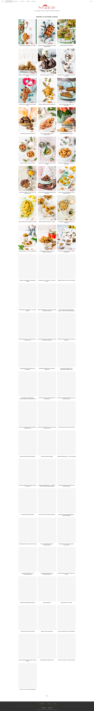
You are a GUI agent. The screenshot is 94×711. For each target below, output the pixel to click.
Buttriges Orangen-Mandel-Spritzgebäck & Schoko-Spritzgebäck (66, 515)
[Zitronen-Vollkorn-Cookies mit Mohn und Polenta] (27, 207)
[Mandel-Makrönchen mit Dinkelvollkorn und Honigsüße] (66, 207)
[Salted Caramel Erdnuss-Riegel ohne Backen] (66, 413)
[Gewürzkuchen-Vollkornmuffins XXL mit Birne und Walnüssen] (66, 237)
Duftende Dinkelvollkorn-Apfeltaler (27, 514)
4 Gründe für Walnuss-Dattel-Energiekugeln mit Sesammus (47, 193)
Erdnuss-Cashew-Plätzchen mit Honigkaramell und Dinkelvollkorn (27, 428)
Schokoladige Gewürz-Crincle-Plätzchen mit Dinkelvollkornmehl (66, 486)
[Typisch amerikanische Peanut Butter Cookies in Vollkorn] (27, 646)
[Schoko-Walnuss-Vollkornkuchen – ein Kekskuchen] (66, 90)
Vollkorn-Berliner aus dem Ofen (66, 602)
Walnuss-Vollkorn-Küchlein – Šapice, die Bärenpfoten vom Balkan (47, 251)
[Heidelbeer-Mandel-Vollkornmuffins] (66, 31)
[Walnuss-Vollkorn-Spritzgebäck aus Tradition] (27, 31)
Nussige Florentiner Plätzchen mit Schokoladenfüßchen (27, 574)
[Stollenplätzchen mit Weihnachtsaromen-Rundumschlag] (66, 530)
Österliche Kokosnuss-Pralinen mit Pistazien (47, 514)
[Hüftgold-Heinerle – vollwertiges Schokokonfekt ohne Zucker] (66, 61)
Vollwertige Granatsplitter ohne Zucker (47, 74)
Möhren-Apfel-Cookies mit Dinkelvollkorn (27, 456)
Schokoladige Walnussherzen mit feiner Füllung (27, 543)
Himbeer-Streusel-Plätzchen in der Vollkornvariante (47, 134)
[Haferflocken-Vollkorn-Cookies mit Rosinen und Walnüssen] (66, 325)
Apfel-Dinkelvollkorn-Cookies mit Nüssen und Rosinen (66, 574)
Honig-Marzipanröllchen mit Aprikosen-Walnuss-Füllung (47, 163)
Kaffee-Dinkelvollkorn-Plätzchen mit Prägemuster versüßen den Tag (47, 428)
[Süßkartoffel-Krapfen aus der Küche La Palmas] (66, 266)
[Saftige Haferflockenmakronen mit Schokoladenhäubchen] (47, 559)
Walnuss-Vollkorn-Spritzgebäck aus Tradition (27, 45)
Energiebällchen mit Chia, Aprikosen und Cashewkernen (27, 369)
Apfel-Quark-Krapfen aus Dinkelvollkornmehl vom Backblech (47, 398)
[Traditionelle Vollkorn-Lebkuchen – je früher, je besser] (47, 266)
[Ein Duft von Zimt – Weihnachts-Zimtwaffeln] (27, 675)
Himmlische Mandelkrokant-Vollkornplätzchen (47, 104)
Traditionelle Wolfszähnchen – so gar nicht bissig (66, 456)
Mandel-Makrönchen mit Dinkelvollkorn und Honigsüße (66, 222)
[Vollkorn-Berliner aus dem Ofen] (66, 588)
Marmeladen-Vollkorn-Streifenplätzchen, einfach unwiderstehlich (47, 46)
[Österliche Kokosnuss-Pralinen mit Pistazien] (47, 500)
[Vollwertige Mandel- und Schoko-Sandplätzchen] (27, 237)
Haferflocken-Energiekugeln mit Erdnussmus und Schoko (27, 75)
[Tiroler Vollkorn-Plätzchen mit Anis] (66, 119)
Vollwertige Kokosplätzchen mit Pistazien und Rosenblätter (66, 163)
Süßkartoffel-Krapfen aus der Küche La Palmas (66, 280)
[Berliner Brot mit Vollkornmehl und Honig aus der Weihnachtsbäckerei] (66, 384)
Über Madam (33, 1)
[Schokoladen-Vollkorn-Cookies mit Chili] (27, 119)
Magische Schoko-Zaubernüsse (47, 631)
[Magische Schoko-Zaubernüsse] (47, 617)
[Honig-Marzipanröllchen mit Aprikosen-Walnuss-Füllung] (47, 149)
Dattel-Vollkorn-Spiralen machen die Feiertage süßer (27, 105)
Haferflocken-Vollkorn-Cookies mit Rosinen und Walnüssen (66, 340)
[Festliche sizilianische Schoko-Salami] (27, 617)
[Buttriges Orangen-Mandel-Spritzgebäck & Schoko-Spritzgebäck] (66, 500)
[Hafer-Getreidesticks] (47, 588)
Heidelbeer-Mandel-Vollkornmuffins (66, 45)
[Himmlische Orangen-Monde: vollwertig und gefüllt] (27, 266)
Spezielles (22, 1)
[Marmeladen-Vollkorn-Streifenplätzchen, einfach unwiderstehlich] (47, 31)
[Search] (92, 1)
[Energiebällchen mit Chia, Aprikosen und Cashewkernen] (27, 354)
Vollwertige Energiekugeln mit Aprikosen (27, 602)
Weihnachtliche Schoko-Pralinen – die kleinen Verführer (27, 310)
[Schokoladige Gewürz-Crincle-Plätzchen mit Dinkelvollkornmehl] (66, 471)
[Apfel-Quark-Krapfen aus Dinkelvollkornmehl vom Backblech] (47, 384)
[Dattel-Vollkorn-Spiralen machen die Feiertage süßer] (27, 90)
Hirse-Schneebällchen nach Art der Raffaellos (66, 631)
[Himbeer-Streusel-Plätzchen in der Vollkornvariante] (47, 119)
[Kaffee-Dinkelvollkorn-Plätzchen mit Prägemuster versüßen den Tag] (47, 413)
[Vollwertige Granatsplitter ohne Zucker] (47, 61)
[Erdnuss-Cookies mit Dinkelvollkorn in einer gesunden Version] (66, 178)
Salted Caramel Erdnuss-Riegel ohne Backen (66, 427)
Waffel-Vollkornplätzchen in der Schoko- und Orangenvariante (27, 193)
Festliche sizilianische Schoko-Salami (28, 631)
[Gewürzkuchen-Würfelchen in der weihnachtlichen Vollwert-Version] (66, 354)
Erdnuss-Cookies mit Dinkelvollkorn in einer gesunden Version (66, 193)
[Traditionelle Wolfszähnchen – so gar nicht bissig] (66, 442)
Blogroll (28, 1)
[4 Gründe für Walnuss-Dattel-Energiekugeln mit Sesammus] (47, 178)
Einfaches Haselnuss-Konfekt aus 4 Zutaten (47, 221)
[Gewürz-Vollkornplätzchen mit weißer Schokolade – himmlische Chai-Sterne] (47, 295)
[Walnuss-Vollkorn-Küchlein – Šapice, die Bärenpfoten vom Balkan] (47, 237)
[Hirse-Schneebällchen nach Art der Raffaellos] (66, 617)
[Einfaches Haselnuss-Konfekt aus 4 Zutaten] (47, 207)
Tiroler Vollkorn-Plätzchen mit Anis (66, 133)
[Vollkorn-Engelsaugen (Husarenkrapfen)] (27, 149)
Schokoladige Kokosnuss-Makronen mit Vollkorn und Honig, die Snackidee (47, 340)
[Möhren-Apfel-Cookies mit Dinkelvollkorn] (27, 442)
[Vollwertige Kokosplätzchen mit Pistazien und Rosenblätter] (66, 149)
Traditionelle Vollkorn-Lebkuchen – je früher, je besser (47, 281)
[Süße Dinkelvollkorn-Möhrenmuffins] (47, 646)
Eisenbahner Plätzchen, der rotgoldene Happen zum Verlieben (27, 486)
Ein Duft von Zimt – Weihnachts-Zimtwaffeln (27, 689)
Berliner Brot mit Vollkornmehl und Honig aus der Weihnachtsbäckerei (66, 398)
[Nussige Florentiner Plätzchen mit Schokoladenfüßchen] (27, 559)
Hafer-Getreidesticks (47, 602)
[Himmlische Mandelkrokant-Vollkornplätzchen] (47, 90)
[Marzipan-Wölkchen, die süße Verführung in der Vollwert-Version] (27, 325)
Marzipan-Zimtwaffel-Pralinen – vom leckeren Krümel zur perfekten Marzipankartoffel (47, 486)
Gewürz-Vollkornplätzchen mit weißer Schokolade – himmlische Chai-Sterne (47, 310)
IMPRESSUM (44, 707)
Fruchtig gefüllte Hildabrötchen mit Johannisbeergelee (47, 544)
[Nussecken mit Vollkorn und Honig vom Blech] (66, 646)
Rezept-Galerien (9, 1)
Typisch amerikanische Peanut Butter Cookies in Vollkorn (28, 660)
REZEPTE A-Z (16, 1)
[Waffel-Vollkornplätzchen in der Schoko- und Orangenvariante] (27, 178)
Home (3, 1)
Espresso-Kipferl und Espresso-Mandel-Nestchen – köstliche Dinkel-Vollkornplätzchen (66, 310)
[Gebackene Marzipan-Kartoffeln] (47, 442)
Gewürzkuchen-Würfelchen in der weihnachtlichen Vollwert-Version (66, 369)
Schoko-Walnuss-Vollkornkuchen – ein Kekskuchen (66, 105)
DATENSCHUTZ (49, 707)
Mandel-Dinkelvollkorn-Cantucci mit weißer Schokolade (47, 369)
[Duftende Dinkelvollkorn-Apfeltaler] (27, 500)
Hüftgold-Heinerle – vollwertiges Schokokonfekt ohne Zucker (66, 75)
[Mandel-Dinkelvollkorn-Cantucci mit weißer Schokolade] (47, 354)
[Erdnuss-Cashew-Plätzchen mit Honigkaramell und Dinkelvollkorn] (27, 413)
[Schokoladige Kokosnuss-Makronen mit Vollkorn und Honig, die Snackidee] (47, 325)
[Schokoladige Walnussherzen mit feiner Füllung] (27, 530)
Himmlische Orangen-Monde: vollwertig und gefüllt (27, 281)
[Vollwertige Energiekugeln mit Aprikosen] (27, 588)
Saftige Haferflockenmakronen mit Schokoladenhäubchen (47, 574)
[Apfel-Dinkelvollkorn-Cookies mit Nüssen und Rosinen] (66, 559)
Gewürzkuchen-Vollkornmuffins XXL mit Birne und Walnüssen (66, 251)
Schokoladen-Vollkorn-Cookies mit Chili (27, 133)
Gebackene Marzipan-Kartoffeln (47, 456)
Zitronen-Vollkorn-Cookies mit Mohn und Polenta (28, 221)
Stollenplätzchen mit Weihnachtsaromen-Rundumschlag (66, 544)
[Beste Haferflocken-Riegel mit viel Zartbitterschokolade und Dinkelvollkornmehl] (27, 384)
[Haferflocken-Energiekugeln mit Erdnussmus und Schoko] (27, 61)
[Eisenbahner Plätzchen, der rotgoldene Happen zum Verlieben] (27, 471)
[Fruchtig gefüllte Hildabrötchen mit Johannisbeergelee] (47, 530)
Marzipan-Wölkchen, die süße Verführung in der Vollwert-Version (27, 340)
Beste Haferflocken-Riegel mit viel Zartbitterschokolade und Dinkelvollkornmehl (27, 398)
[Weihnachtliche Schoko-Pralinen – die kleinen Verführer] (27, 295)
